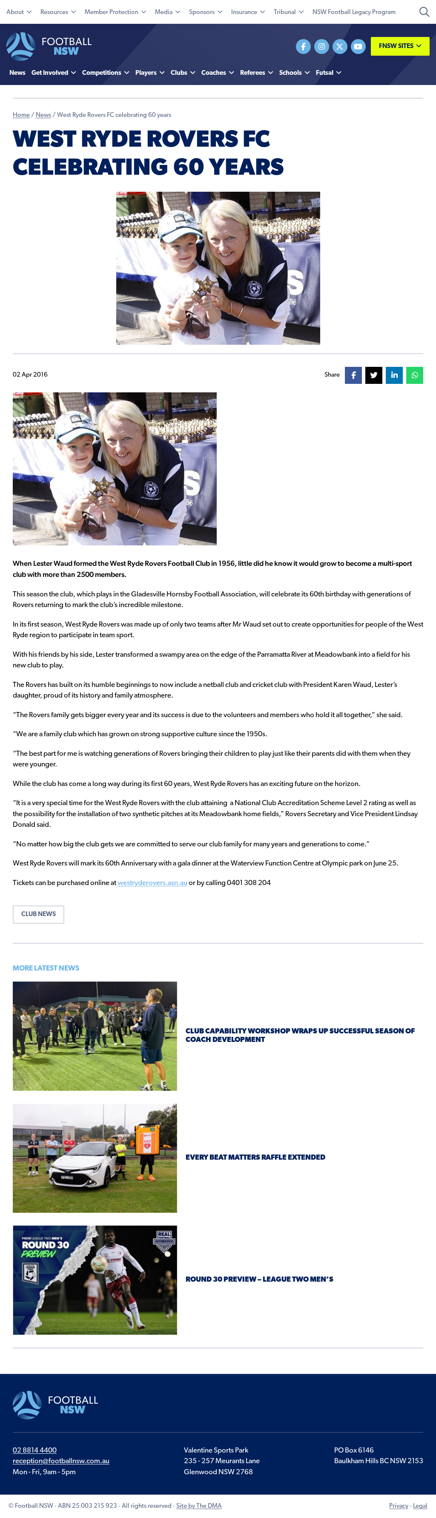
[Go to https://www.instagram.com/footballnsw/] (321, 46)
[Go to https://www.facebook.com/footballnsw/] (303, 46)
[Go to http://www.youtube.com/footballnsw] (358, 46)
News (43, 115)
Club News (38, 914)
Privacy (398, 1506)
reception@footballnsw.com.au (61, 1461)
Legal (420, 1506)
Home (21, 115)
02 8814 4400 (35, 1450)
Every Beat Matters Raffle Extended (255, 1157)
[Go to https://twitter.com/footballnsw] (340, 46)
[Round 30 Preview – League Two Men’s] (95, 1279)
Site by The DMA (199, 1506)
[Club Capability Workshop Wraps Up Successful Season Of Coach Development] (95, 1035)
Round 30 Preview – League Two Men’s (259, 1279)
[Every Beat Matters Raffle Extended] (95, 1157)
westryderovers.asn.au (152, 883)
